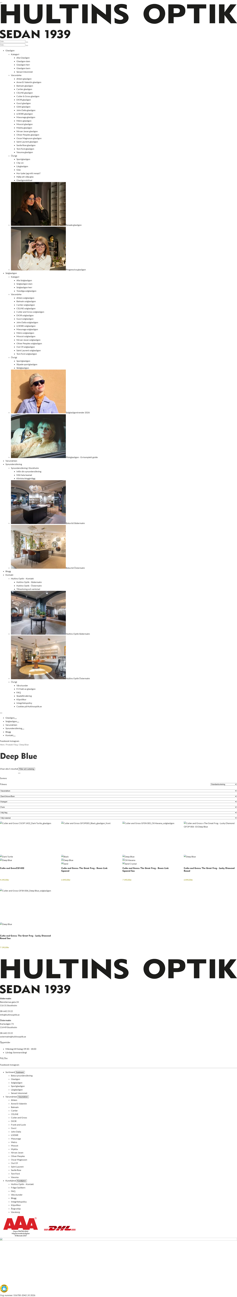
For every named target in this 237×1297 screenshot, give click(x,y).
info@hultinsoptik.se (9, 1014)
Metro (14, 1142)
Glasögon (10, 717)
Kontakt (9, 735)
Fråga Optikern (18, 1187)
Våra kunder (16, 1194)
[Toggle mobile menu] (1, 2)
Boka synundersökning (22, 1075)
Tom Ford (15, 1173)
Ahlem (14, 1100)
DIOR (13, 1121)
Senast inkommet (19, 1093)
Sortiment (10, 1072)
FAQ (13, 1191)
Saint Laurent (17, 1166)
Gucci (13, 1128)
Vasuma (15, 1177)
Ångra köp (16, 1208)
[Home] (118, 992)
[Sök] (27, 42)
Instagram (14, 741)
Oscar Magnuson (19, 1159)
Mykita (14, 1149)
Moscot (14, 1145)
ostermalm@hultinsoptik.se (13, 1036)
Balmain (15, 1107)
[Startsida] (118, 37)
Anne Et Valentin (19, 1103)
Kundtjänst (10, 1180)
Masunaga (16, 1138)
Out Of (14, 1163)
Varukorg (15, 1212)
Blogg (8, 731)
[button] (4, 1289)
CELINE (14, 1114)
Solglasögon (11, 721)
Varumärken (11, 725)
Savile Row (16, 1170)
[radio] (26, 856)
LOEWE (14, 1135)
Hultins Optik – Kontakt (22, 1184)
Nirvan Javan (17, 1152)
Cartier (14, 1110)
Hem (2, 744)
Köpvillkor (16, 1205)
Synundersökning (13, 728)
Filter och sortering (26, 769)
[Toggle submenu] (16, 718)
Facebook (5, 741)
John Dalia (16, 1131)
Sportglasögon (18, 1086)
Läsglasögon (17, 1089)
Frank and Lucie (18, 1124)
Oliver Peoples (18, 1156)
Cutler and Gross (19, 1117)
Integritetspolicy (19, 1201)
